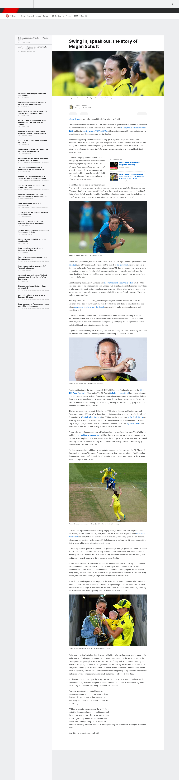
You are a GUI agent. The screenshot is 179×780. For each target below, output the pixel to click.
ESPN (11, 10)
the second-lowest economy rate (87, 435)
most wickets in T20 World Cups (95, 131)
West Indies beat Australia (91, 417)
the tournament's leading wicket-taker (118, 282)
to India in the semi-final (119, 393)
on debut (72, 264)
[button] (167, 10)
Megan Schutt (74, 119)
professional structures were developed (89, 307)
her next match (122, 264)
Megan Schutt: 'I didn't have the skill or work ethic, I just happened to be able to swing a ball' (131, 176)
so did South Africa (135, 417)
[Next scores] (172, 4)
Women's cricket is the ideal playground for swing (129, 164)
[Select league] (11, 4)
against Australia (133, 423)
